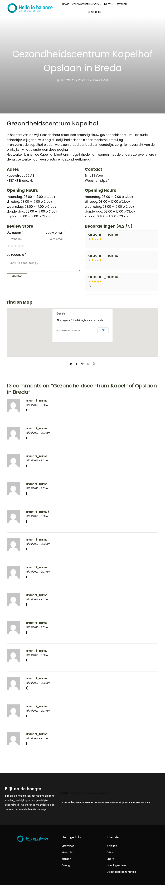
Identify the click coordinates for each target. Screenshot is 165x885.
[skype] (93, 364)
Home (65, 4)
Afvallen (122, 4)
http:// (104, 180)
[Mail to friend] (88, 364)
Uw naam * (15, 233)
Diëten (108, 4)
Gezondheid (95, 12)
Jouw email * (55, 233)
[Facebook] (77, 364)
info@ (98, 175)
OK (103, 330)
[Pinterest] (82, 364)
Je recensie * (16, 254)
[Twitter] (72, 364)
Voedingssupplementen (85, 4)
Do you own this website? (68, 330)
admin (96, 80)
